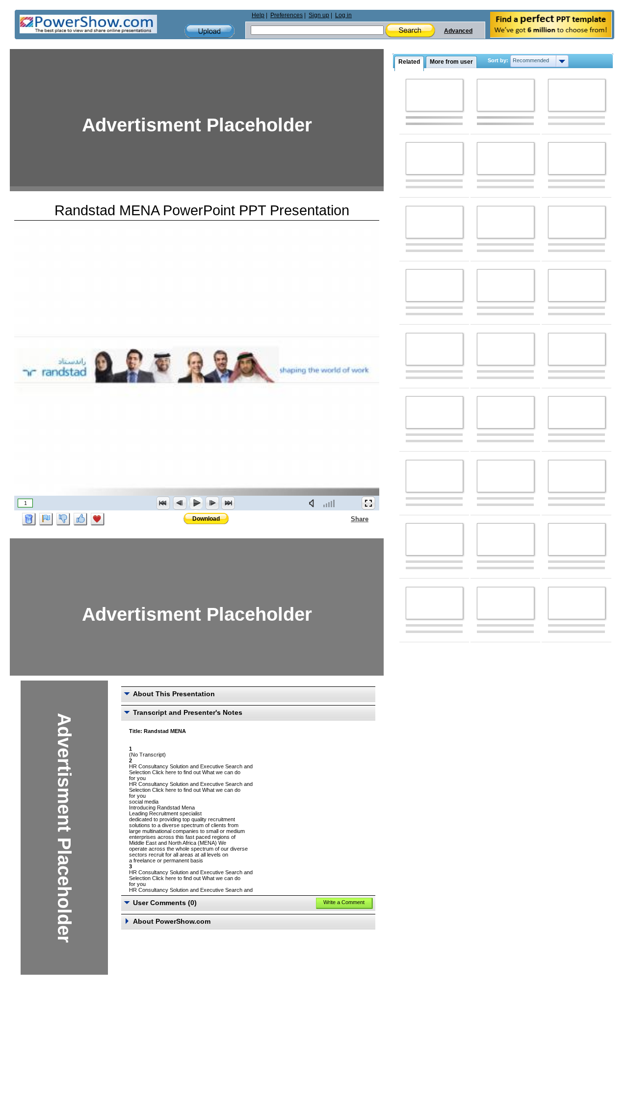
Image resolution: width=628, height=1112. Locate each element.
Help (258, 15)
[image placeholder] (434, 95)
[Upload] (209, 31)
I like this (80, 519)
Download (206, 518)
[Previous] (179, 503)
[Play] (195, 503)
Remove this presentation (29, 519)
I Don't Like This (63, 519)
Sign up (319, 15)
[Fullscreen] (368, 503)
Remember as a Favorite (98, 519)
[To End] (228, 503)
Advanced (458, 30)
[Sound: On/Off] (313, 503)
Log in (343, 15)
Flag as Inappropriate (46, 519)
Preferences (286, 15)
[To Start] (163, 503)
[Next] (212, 503)
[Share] (345, 519)
